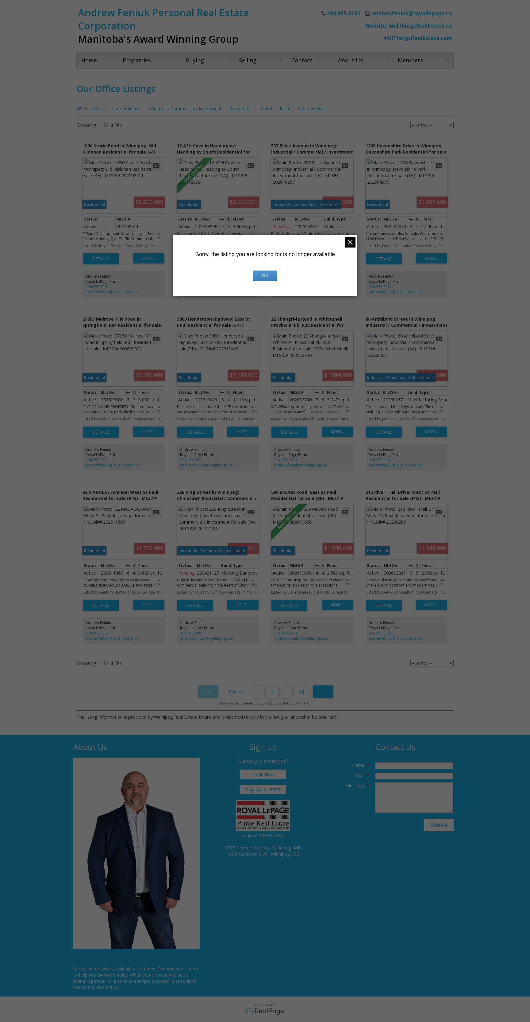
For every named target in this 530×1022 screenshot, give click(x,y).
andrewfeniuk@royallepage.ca (412, 13)
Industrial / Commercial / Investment (185, 108)
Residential (240, 108)
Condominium (126, 108)
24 (301, 691)
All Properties (90, 108)
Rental (265, 108)
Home (89, 60)
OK (265, 276)
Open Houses (312, 108)
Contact (301, 60)
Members (410, 60)
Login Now (263, 774)
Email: (360, 775)
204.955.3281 (97, 286)
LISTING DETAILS (101, 258)
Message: (356, 785)
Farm (285, 108)
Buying (195, 60)
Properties (137, 60)
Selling (247, 60)
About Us (350, 60)
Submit (438, 825)
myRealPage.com (265, 1011)
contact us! (108, 987)
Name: (359, 765)
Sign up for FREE (263, 789)
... (286, 691)
